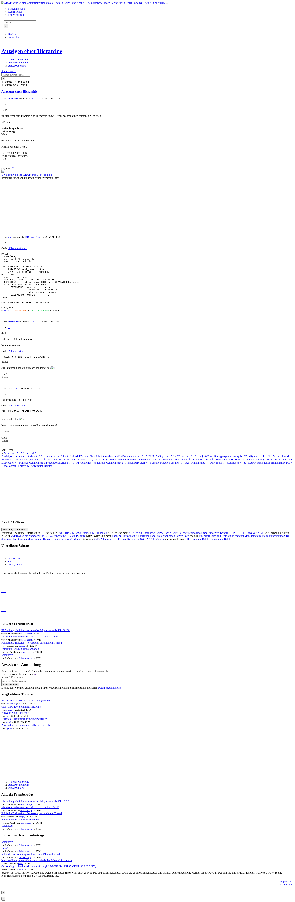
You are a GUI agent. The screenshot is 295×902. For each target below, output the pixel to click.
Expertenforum (16, 14)
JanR (20, 869)
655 (38, 237)
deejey (22, 646)
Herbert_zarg (25, 857)
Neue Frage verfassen (14, 529)
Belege (5, 848)
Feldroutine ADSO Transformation (20, 648)
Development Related (198, 538)
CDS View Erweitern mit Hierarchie (21, 706)
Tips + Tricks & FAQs (69, 532)
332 (33, 237)
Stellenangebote (16, 8)
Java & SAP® (255, 532)
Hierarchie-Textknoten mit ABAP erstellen (24, 718)
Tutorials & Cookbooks (94, 532)
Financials (204, 535)
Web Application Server (170, 535)
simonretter (13, 98)
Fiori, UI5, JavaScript (50, 535)
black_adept (26, 633)
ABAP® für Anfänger (141, 532)
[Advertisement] (103, 206)
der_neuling (11, 703)
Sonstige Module (73, 538)
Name (5, 677)
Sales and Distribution (222, 535)
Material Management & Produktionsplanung (259, 535)
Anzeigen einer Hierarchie (31, 51)
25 (33, 98)
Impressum (286, 881)
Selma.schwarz (25, 658)
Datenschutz (287, 884)
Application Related (221, 538)
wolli (20, 863)
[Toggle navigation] (167, 3)
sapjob (8, 722)
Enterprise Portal (147, 535)
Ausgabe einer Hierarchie (15, 712)
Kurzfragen (133, 538)
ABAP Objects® (178, 532)
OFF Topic (121, 538)
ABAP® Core (161, 532)
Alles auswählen (17, 248)
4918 (27, 237)
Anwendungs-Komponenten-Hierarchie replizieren (28, 725)
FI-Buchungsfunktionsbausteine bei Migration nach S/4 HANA (35, 630)
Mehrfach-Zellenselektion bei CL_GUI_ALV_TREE (30, 636)
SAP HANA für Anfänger (24, 535)
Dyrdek (8, 728)
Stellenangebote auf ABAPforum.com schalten (26, 174)
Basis (186, 535)
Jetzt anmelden (10, 684)
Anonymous (15, 564)
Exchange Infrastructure (125, 535)
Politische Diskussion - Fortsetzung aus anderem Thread (31, 642)
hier (36, 674)
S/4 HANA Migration (152, 538)
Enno (6, 310)
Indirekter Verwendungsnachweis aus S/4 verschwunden (31, 854)
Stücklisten (7, 654)
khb (7, 716)
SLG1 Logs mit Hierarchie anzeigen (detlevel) (26, 700)
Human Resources (53, 538)
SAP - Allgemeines (103, 538)
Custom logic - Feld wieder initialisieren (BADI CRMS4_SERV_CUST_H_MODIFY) (48, 866)
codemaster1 (27, 652)
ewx (9, 237)
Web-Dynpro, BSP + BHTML (230, 532)
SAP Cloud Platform (74, 535)
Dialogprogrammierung (201, 532)
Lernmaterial (15, 11)
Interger (9, 710)
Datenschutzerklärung (109, 687)
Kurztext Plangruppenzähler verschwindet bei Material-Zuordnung (37, 860)
